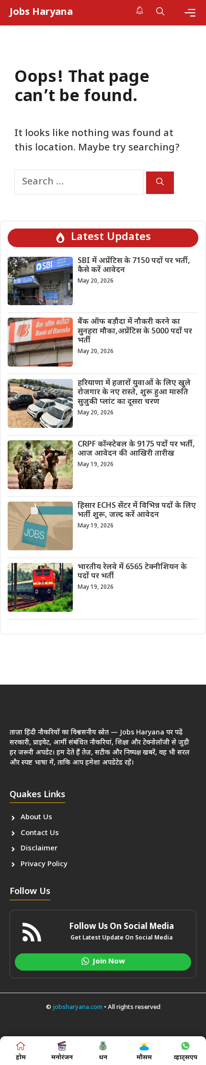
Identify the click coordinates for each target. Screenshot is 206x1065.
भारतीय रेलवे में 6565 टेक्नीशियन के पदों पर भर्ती (132, 572)
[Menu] (190, 12)
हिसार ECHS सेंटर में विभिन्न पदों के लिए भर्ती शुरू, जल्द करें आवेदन (137, 510)
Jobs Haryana (41, 12)
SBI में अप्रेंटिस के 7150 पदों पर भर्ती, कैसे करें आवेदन (134, 265)
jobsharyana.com (77, 1007)
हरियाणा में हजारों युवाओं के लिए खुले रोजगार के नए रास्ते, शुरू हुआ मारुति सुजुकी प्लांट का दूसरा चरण (134, 392)
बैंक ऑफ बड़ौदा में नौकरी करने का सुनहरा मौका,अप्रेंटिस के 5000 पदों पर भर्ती (135, 331)
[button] (160, 12)
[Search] (160, 183)
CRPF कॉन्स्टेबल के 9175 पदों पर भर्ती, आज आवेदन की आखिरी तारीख (136, 449)
